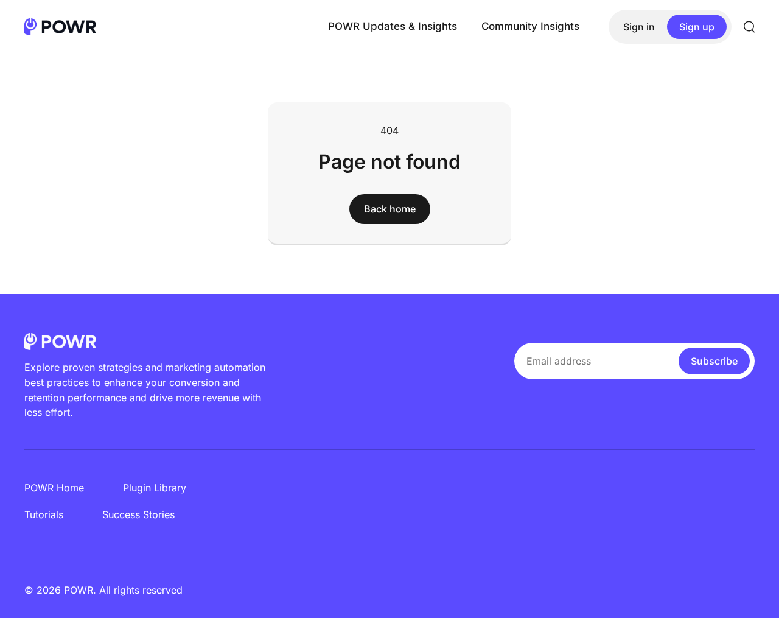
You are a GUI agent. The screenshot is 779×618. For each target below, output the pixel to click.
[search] (749, 27)
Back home (390, 209)
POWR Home (54, 488)
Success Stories (138, 514)
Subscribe (714, 361)
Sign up (696, 27)
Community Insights (530, 26)
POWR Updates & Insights (392, 26)
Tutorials (43, 514)
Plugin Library (154, 488)
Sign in (639, 27)
